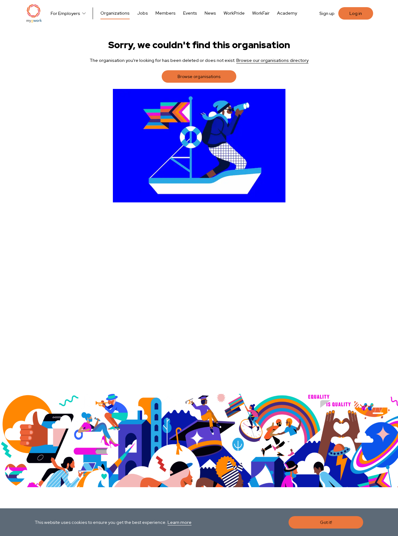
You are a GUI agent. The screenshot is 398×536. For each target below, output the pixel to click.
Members (165, 13)
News (210, 13)
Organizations (115, 13)
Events (190, 13)
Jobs (142, 13)
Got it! (326, 522)
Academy (287, 13)
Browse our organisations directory (272, 60)
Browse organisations (199, 76)
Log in (355, 13)
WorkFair (261, 13)
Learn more (180, 522)
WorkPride (234, 13)
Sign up (327, 13)
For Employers (65, 13)
